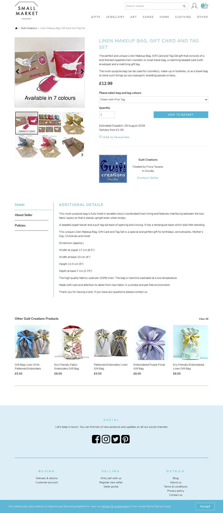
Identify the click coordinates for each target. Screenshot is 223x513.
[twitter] (116, 439)
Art (133, 17)
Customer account (47, 482)
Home (164, 17)
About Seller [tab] (23, 215)
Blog (176, 478)
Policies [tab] (20, 225)
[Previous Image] (15, 71)
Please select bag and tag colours (120, 93)
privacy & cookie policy (116, 506)
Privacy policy (175, 491)
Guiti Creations (29, 28)
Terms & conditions (175, 487)
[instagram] (107, 439)
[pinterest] (126, 439)
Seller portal (111, 487)
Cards (148, 17)
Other (202, 17)
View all (203, 319)
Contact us (175, 495)
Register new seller (110, 482)
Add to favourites (116, 137)
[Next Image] (84, 71)
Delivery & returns (47, 478)
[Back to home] (16, 28)
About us (175, 482)
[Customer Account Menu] (194, 6)
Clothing (183, 17)
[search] (184, 6)
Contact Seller (148, 178)
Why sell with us (111, 478)
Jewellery (115, 17)
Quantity (104, 108)
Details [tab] (20, 205)
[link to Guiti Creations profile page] (116, 169)
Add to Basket (181, 115)
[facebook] (97, 439)
